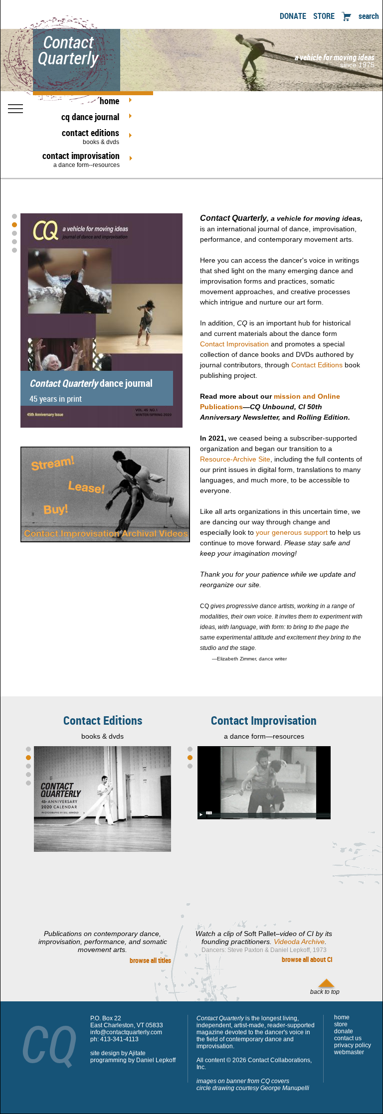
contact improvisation (81, 159)
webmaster (349, 1052)
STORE (324, 15)
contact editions (90, 136)
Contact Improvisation (234, 344)
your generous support (292, 532)
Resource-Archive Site (235, 459)
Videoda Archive (299, 942)
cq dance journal (90, 117)
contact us (348, 1038)
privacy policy (352, 1045)
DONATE (293, 15)
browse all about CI (307, 959)
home (109, 101)
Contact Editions (317, 365)
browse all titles (150, 960)
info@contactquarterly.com (126, 1032)
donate (343, 1031)
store (341, 1024)
